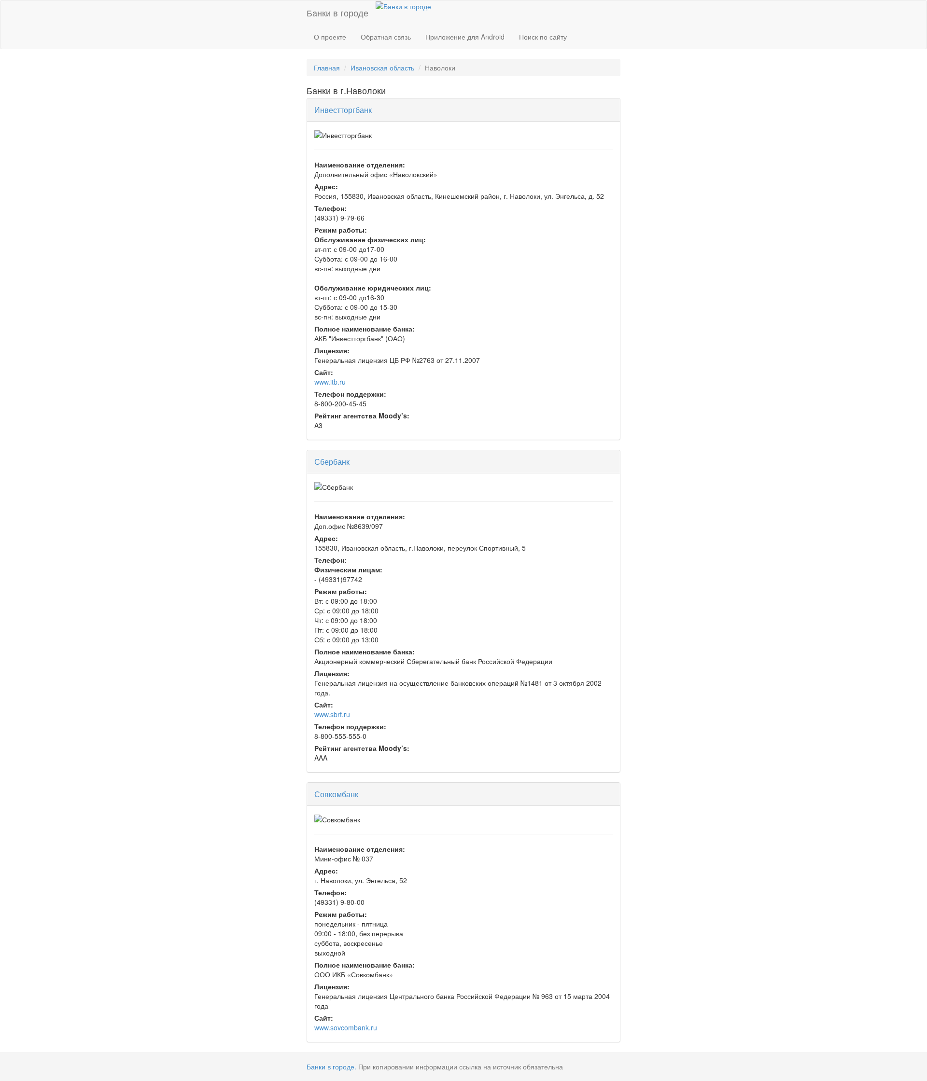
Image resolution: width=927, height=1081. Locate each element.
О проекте (330, 37)
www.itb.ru (330, 382)
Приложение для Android (465, 37)
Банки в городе (337, 12)
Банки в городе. (331, 1066)
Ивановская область (382, 67)
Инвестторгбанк (343, 109)
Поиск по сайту (543, 37)
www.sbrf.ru (332, 714)
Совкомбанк (336, 794)
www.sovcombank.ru (345, 1027)
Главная (327, 67)
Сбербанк (332, 461)
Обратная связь (386, 37)
